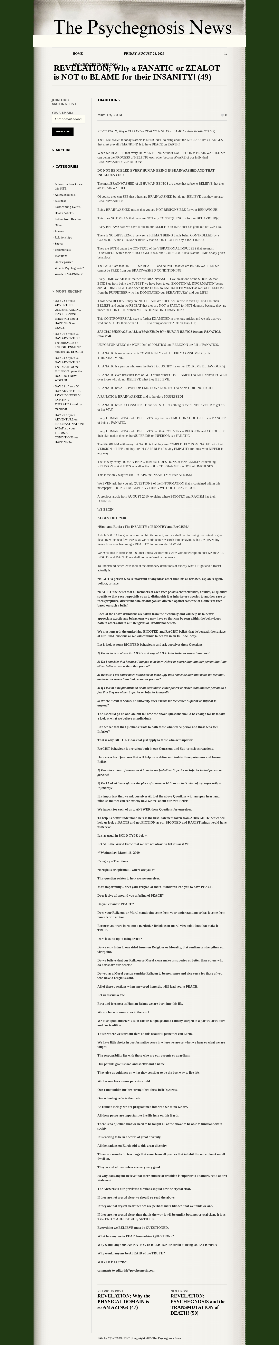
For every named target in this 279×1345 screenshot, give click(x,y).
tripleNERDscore (119, 1338)
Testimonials (63, 249)
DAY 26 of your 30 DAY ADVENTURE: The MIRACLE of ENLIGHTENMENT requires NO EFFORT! (69, 342)
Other (58, 225)
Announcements (65, 194)
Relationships (63, 237)
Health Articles (64, 213)
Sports (59, 243)
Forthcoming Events (67, 206)
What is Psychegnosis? (69, 268)
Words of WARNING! (69, 274)
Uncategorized (64, 262)
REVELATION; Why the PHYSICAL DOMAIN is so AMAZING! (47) (123, 1301)
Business (60, 200)
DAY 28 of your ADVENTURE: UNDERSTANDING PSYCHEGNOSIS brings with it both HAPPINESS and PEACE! (68, 314)
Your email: (62, 112)
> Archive (61, 150)
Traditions (108, 100)
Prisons (59, 231)
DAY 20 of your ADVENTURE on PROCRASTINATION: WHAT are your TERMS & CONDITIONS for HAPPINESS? (69, 428)
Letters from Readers (68, 219)
